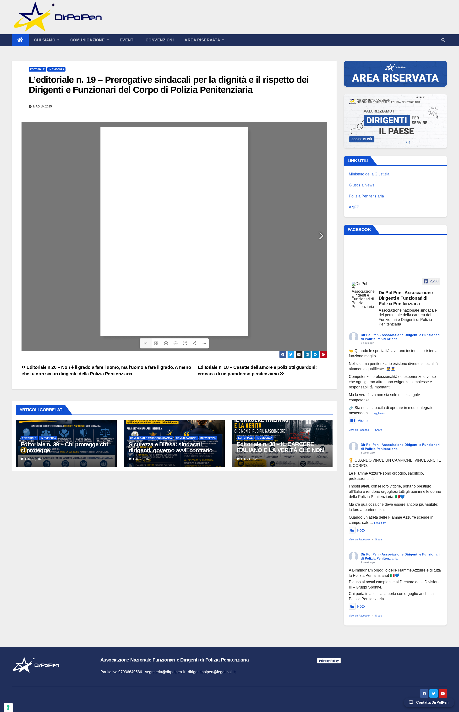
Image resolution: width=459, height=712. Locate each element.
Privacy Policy (329, 660)
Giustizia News (361, 185)
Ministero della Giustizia (369, 174)
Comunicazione (88, 40)
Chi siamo (45, 40)
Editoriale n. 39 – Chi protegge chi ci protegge (64, 447)
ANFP (354, 207)
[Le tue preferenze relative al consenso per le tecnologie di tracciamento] (8, 707)
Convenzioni (160, 40)
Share (378, 429)
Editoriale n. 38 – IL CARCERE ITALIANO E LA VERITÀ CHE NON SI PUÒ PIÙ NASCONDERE (280, 450)
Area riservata (203, 40)
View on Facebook (359, 429)
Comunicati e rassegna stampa (151, 438)
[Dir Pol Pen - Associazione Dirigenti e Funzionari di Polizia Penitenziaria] (363, 295)
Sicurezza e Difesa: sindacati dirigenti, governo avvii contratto (171, 447)
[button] (443, 40)
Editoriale (37, 69)
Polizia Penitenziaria (366, 196)
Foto (361, 530)
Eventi (127, 40)
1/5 (145, 343)
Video (363, 421)
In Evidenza (56, 69)
